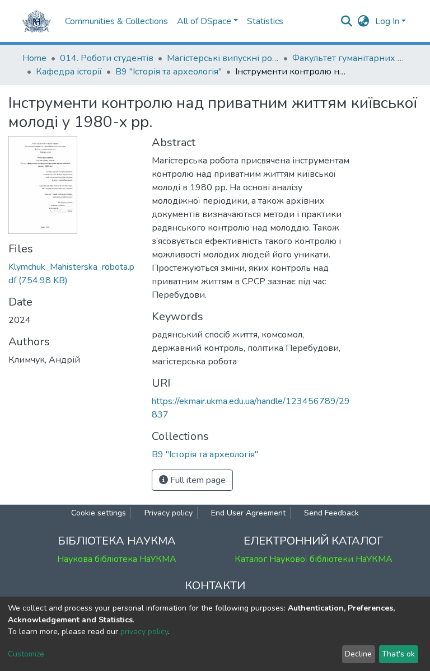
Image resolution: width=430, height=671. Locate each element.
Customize (26, 654)
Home (34, 58)
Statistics (265, 21)
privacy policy (144, 631)
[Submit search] (346, 21)
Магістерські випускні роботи (223, 58)
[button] (363, 21)
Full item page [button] (197, 480)
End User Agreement (248, 513)
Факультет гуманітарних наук (348, 58)
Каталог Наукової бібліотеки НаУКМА (313, 559)
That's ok (398, 654)
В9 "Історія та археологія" (168, 71)
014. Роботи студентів (106, 58)
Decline (358, 654)
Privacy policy (168, 513)
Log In (387, 21)
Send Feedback (331, 513)
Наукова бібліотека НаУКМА (116, 559)
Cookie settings (98, 513)
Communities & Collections (116, 21)
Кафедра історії (69, 71)
